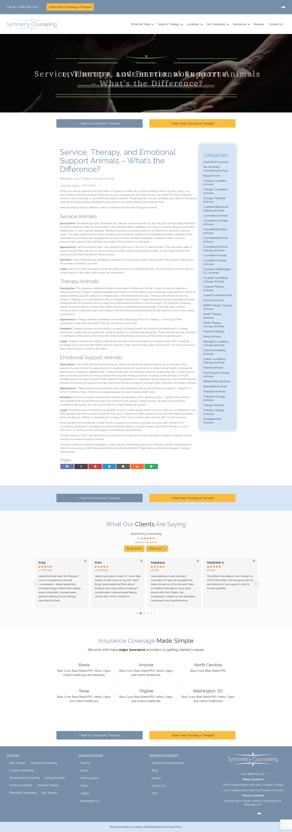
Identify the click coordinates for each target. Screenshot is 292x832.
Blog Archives (211, 175)
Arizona (85, 763)
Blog (155, 770)
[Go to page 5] (154, 613)
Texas (84, 785)
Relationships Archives (216, 381)
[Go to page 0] (137, 613)
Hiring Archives (212, 336)
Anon (98, 562)
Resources (239, 24)
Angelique (158, 562)
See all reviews (134, 548)
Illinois (84, 770)
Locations (193, 24)
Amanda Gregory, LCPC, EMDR (78, 185)
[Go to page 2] (144, 613)
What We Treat (140, 24)
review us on (155, 548)
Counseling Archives (215, 215)
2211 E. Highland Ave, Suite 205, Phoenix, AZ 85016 (253, 790)
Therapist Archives (214, 391)
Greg (41, 562)
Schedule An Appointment (168, 763)
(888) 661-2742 (256, 774)
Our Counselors (216, 24)
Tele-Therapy (17, 763)
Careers (156, 778)
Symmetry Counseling (146, 533)
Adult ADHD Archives (215, 162)
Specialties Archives (215, 386)
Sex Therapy (49, 792)
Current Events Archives (217, 295)
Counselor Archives (215, 255)
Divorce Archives (213, 300)
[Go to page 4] (151, 613)
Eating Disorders (55, 777)
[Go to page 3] (147, 613)
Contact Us (276, 24)
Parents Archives (213, 367)
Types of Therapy (168, 24)
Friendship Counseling (22, 792)
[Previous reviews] (36, 582)
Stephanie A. (215, 562)
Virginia (84, 793)
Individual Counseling (44, 763)
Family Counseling (20, 785)
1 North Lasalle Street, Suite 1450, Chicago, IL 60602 (253, 784)
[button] (152, 24)
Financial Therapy (214, 331)
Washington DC (90, 801)
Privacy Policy (174, 827)
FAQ (154, 793)
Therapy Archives (213, 405)
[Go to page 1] (141, 613)
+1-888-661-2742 (27, 7)
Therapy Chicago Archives (98, 178)
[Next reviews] (256, 582)
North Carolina (89, 778)
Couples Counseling (21, 770)
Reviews (258, 24)
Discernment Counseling (24, 777)
